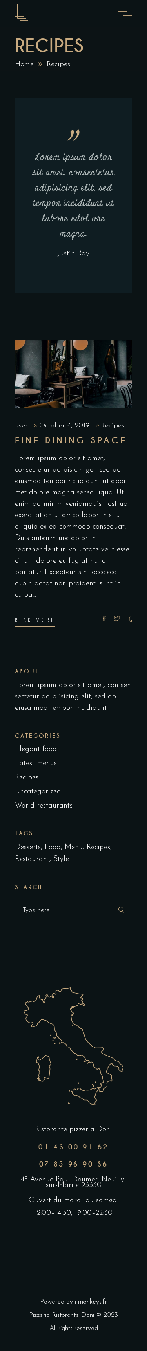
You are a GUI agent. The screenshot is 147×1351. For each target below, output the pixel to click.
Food (53, 847)
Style (61, 859)
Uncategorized (38, 791)
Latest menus (36, 763)
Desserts (28, 847)
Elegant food (36, 749)
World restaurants (44, 806)
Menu (74, 847)
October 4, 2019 (65, 425)
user (22, 425)
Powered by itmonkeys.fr (73, 1301)
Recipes (112, 425)
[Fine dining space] (73, 374)
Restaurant (32, 859)
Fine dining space (71, 440)
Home (24, 64)
